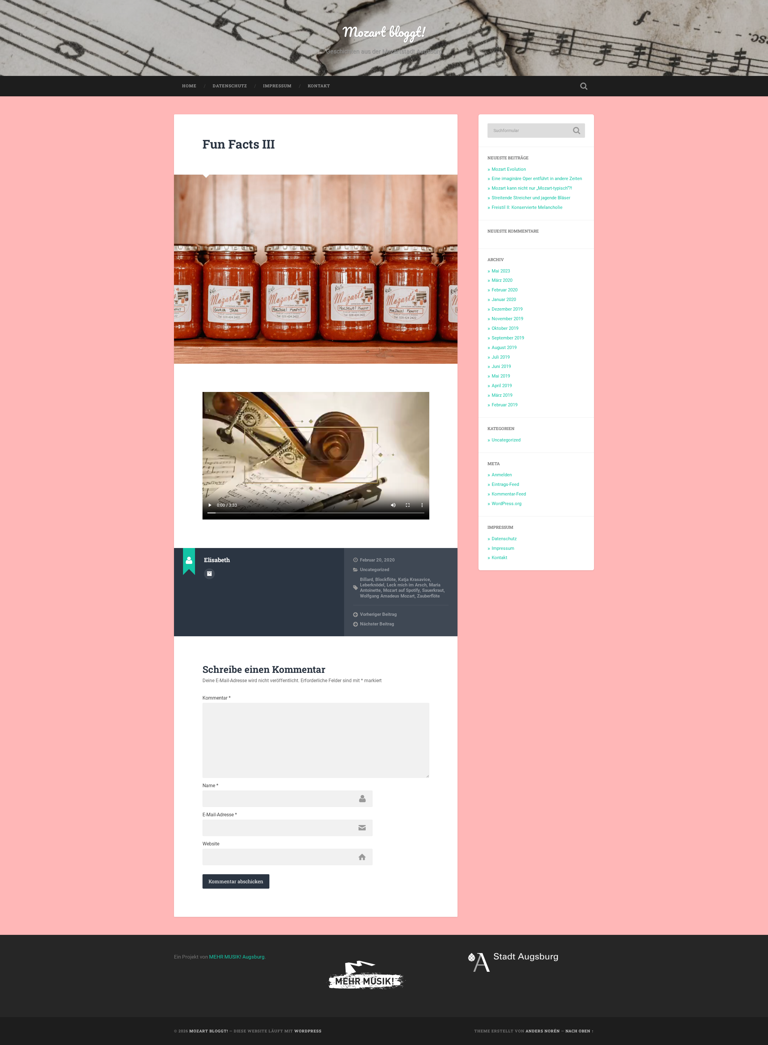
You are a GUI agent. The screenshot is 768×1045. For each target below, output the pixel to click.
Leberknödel (372, 585)
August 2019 (504, 347)
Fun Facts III (238, 144)
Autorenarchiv (209, 573)
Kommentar (216, 698)
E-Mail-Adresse (219, 814)
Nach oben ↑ (580, 1030)
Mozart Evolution (509, 169)
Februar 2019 (505, 405)
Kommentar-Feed (509, 494)
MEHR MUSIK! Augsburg (237, 957)
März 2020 (502, 280)
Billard (366, 579)
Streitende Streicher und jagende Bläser (531, 197)
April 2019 (502, 385)
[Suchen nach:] (536, 130)
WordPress (308, 1030)
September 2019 (508, 338)
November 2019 (507, 318)
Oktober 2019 (505, 328)
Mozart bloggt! (384, 31)
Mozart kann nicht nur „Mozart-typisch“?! (532, 188)
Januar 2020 (504, 299)
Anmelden (502, 474)
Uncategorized (374, 569)
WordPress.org (506, 503)
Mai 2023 (501, 271)
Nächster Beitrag (377, 624)
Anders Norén (543, 1030)
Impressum (277, 86)
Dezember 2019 (507, 309)
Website (210, 844)
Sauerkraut (433, 590)
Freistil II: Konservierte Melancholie (527, 207)
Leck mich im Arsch (407, 585)
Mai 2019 (501, 376)
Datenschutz (230, 86)
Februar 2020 (505, 290)
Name (210, 785)
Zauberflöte (428, 596)
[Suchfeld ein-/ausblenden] (584, 86)
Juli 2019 (501, 357)
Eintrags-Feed (505, 484)
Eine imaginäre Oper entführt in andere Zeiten (537, 178)
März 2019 (502, 395)
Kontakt (319, 86)
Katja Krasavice (414, 579)
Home (189, 86)
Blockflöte (385, 579)
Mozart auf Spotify (401, 590)
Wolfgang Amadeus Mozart (387, 596)
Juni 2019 (501, 366)
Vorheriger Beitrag (378, 614)
